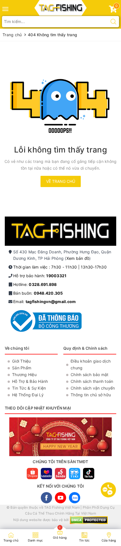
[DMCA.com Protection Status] (89, 520)
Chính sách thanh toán (92, 381)
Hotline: (35, 284)
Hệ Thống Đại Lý (28, 394)
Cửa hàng (109, 540)
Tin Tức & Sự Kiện (29, 388)
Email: (44, 301)
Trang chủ (10, 540)
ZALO (74, 497)
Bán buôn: (38, 293)
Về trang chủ (60, 181)
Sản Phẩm (21, 367)
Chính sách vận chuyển (93, 388)
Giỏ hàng (60, 538)
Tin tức (84, 540)
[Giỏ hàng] (113, 10)
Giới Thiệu (21, 361)
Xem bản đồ (77, 258)
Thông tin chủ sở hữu (91, 394)
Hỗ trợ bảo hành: (39, 275)
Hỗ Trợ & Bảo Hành (30, 381)
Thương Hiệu (24, 374)
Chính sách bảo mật (90, 374)
